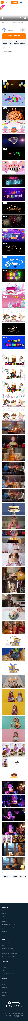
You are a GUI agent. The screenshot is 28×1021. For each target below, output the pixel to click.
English (4, 1016)
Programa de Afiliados (7, 980)
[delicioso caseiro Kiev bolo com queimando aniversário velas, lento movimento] (5, 547)
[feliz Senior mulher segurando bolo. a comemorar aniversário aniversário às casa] (13, 596)
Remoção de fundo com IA (9, 963)
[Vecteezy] (2, 2)
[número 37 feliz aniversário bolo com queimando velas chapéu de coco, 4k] (13, 691)
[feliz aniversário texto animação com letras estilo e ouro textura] (13, 248)
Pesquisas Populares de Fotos (9, 987)
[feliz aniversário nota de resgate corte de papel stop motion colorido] (13, 193)
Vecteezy (4, 945)
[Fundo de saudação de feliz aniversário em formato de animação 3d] (13, 99)
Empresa (4, 951)
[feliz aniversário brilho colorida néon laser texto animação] (13, 153)
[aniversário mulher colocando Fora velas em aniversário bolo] (10, 557)
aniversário (6, 908)
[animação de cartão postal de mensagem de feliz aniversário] (13, 180)
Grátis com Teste (14, 36)
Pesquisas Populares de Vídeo (9, 990)
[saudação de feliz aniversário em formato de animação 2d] (13, 166)
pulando (15, 908)
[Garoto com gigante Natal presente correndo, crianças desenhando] (13, 677)
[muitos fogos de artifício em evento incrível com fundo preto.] (13, 221)
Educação (4, 954)
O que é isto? (16, 47)
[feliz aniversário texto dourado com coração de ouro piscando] (13, 139)
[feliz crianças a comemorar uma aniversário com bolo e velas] (13, 400)
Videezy (4, 948)
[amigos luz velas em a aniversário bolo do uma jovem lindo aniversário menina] (13, 838)
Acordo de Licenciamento (8, 975)
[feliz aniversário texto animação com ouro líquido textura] (13, 207)
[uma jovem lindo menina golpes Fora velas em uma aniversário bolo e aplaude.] (13, 824)
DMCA (3, 978)
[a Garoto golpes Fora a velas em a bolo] (13, 535)
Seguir (23, 30)
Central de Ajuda (6, 999)
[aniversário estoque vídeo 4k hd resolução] (13, 234)
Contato (4, 1001)
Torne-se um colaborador (8, 1007)
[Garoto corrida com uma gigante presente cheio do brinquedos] (13, 650)
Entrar (21, 2)
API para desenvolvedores (8, 956)
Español (4, 1018)
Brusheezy (5, 943)
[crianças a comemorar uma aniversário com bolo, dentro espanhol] (13, 314)
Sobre (3, 1004)
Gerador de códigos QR (8, 966)
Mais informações (7, 50)
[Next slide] (22, 908)
